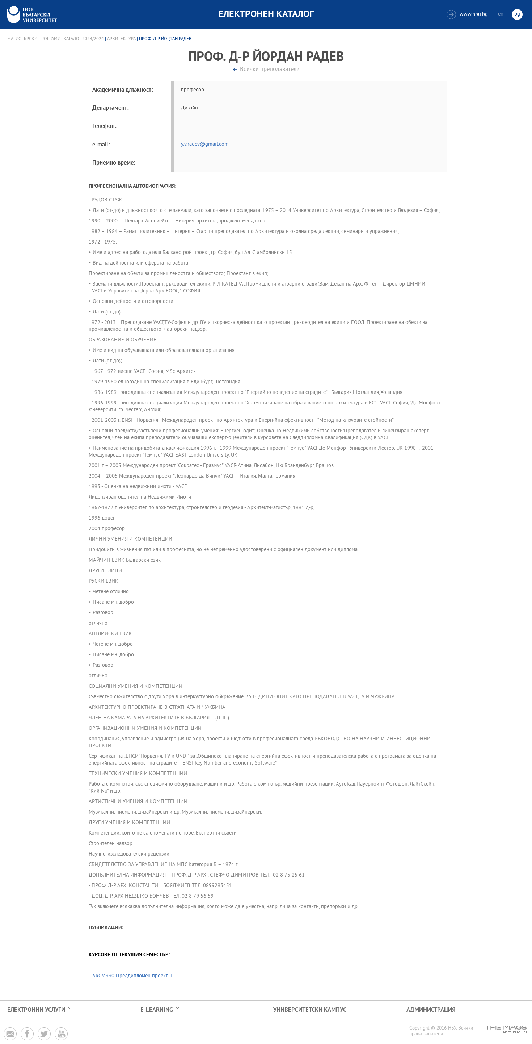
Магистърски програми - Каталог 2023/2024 (55, 39)
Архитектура (121, 39)
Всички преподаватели (270, 70)
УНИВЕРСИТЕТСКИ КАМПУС (309, 1010)
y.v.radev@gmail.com (205, 144)
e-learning (156, 1010)
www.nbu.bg (468, 14)
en (500, 14)
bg (517, 14)
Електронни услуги (36, 1010)
